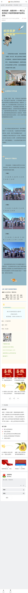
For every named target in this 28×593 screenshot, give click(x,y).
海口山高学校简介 (8, 429)
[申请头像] (24, 475)
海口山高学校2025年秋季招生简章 (12, 433)
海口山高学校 (9, 5)
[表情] (23, 485)
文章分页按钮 (7, 431)
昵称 (4, 489)
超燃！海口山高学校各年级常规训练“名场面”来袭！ (19, 393)
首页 (3, 5)
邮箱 (4, 493)
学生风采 (16, 5)
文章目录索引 (7, 438)
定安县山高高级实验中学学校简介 (12, 436)
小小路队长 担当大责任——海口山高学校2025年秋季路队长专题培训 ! (8, 393)
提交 (7, 497)
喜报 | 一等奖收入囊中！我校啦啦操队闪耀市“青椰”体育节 (7, 380)
